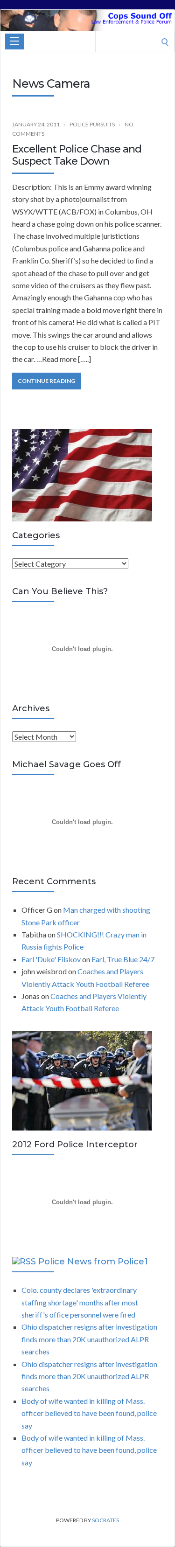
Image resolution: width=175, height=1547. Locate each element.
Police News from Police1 (93, 1261)
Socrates (105, 1520)
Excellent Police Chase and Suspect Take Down (76, 155)
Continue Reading (46, 380)
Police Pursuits (92, 124)
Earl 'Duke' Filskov (51, 959)
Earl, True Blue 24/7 (122, 959)
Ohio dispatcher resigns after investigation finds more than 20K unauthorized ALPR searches (89, 1339)
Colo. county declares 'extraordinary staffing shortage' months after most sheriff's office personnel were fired (79, 1302)
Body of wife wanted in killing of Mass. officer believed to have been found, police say (89, 1413)
